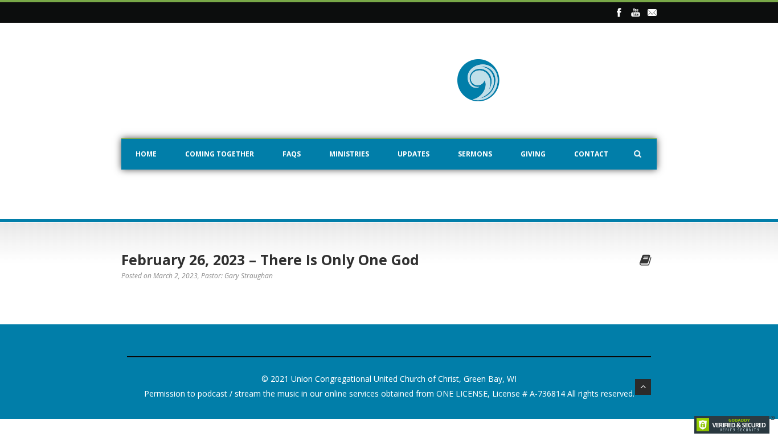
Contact (591, 154)
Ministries (349, 154)
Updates (413, 154)
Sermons (475, 154)
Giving (533, 154)
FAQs (291, 154)
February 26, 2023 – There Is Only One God (270, 259)
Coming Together (219, 154)
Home (146, 154)
